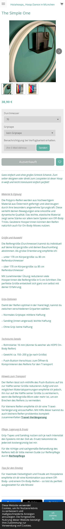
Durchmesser (11, 113)
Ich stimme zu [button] (53, 516)
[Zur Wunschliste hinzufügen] (59, 162)
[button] (7, 89)
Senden (43, 147)
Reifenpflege (17, 456)
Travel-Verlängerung (34, 417)
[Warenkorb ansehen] (61, 4)
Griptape (9, 126)
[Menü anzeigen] (3, 4)
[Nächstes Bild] (59, 51)
